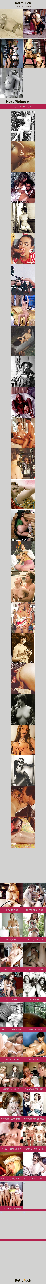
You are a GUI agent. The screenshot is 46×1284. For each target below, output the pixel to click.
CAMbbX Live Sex (23, 107)
